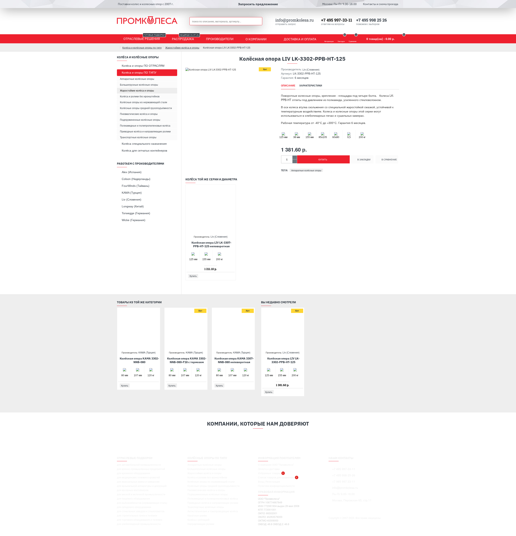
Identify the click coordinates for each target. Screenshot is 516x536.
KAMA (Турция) (147, 352)
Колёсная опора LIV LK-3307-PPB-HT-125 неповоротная (211, 244)
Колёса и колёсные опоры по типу (142, 47)
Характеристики (310, 85)
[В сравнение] (231, 276)
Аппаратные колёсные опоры (306, 170)
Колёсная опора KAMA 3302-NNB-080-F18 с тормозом (186, 360)
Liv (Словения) (311, 69)
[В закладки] (227, 276)
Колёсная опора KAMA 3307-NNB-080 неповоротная (234, 360)
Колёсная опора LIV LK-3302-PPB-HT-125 (283, 360)
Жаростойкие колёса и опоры (182, 47)
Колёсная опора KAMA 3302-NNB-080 (139, 360)
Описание (288, 85)
